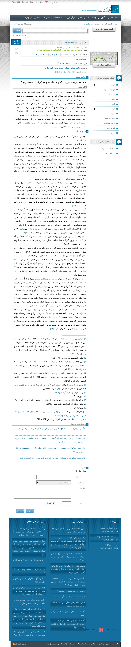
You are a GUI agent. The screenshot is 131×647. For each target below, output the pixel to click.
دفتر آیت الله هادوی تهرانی (106, 538)
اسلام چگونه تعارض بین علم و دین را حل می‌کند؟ (28, 580)
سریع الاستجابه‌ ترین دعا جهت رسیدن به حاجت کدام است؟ (68, 530)
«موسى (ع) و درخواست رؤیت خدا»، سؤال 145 (45, 412)
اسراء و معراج (54, 54)
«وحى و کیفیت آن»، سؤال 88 (66, 392)
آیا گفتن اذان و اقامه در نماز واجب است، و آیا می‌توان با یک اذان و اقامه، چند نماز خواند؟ (68, 624)
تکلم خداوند (49, 68)
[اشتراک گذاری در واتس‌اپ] (73, 72)
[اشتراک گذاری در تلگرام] (65, 72)
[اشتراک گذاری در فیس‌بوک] (56, 72)
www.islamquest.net (88, 11)
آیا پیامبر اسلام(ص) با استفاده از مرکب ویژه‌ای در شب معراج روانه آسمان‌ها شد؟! (51, 458)
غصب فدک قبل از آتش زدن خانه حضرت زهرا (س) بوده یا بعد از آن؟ (28, 633)
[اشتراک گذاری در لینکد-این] (69, 72)
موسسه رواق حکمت (109, 546)
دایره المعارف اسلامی (108, 530)
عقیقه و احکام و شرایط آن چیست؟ (69, 596)
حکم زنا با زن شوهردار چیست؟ (71, 591)
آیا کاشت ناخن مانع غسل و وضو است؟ (68, 613)
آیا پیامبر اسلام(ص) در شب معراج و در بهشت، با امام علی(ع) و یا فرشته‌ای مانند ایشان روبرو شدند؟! (49, 450)
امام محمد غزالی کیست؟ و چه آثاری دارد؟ (28, 562)
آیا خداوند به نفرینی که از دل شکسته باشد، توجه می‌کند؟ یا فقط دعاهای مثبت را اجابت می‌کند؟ (68, 581)
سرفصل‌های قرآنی (63, 63)
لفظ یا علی (59, 68)
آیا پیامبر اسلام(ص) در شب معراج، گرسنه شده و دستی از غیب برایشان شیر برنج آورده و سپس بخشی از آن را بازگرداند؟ (49, 440)
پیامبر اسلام (75, 68)
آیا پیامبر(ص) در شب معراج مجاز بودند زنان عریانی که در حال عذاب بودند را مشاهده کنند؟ (49, 430)
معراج (76, 59)
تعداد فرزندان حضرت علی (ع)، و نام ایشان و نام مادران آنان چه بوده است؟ (68, 556)
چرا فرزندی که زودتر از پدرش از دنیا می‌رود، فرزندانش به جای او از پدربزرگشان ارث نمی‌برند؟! (28, 590)
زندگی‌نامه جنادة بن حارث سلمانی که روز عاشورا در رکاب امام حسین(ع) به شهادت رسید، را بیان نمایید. (28, 531)
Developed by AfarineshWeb (101, 630)
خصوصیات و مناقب (41, 54)
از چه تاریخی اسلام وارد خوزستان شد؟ (28, 571)
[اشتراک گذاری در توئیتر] (60, 72)
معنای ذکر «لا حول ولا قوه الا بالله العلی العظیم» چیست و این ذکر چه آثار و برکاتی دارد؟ (68, 569)
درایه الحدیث (66, 54)
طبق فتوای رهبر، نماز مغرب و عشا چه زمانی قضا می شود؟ (68, 604)
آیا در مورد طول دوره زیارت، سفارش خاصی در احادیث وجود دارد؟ (28, 602)
